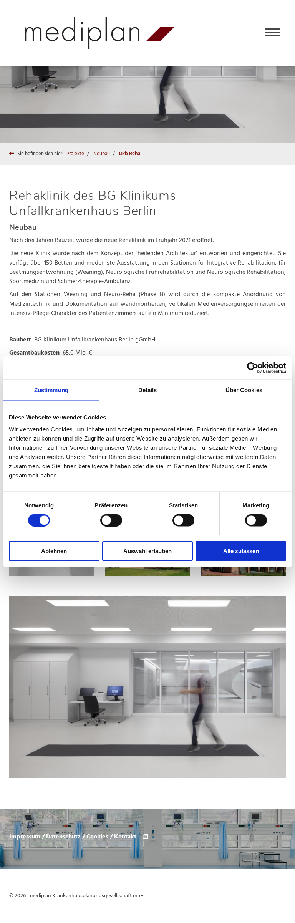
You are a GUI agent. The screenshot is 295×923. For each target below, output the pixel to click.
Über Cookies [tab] (243, 389)
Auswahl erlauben (147, 551)
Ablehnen (54, 551)
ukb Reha (130, 154)
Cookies (97, 837)
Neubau (101, 154)
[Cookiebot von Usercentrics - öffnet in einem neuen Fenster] (252, 367)
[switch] (111, 520)
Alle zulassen (241, 551)
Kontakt (125, 837)
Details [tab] (147, 389)
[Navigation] (272, 32)
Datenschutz (63, 837)
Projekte (75, 154)
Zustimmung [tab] (51, 389)
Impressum (24, 837)
